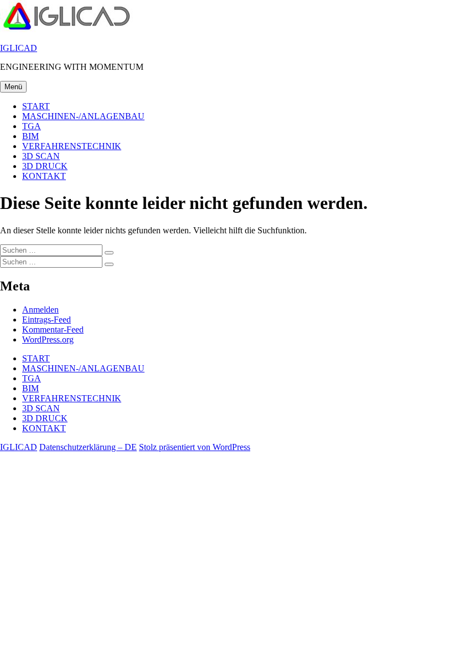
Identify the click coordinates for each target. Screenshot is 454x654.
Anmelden (40, 309)
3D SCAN (41, 156)
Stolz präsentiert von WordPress (194, 447)
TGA (31, 126)
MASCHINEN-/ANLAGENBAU (83, 116)
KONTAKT (44, 176)
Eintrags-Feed (46, 319)
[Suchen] (109, 252)
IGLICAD (18, 48)
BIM (30, 136)
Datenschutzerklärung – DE (88, 447)
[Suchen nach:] (52, 249)
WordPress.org (48, 339)
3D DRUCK (45, 166)
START (36, 106)
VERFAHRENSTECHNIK (71, 146)
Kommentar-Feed (53, 329)
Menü (13, 87)
